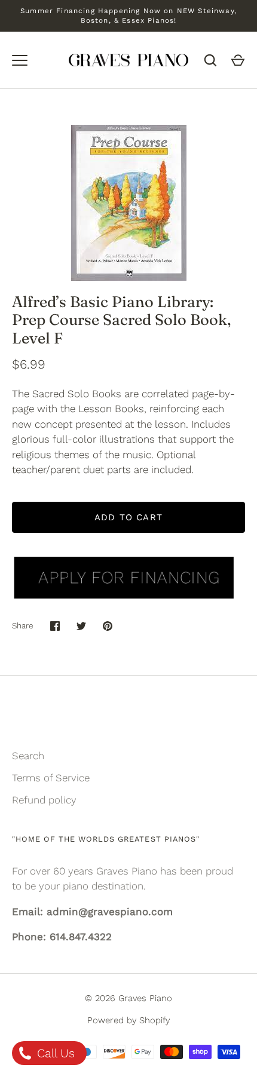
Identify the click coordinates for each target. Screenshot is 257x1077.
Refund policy (44, 800)
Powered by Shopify (128, 1020)
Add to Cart (128, 517)
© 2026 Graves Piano (128, 998)
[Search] (210, 60)
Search (28, 756)
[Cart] (238, 60)
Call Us (54, 1053)
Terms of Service (51, 778)
